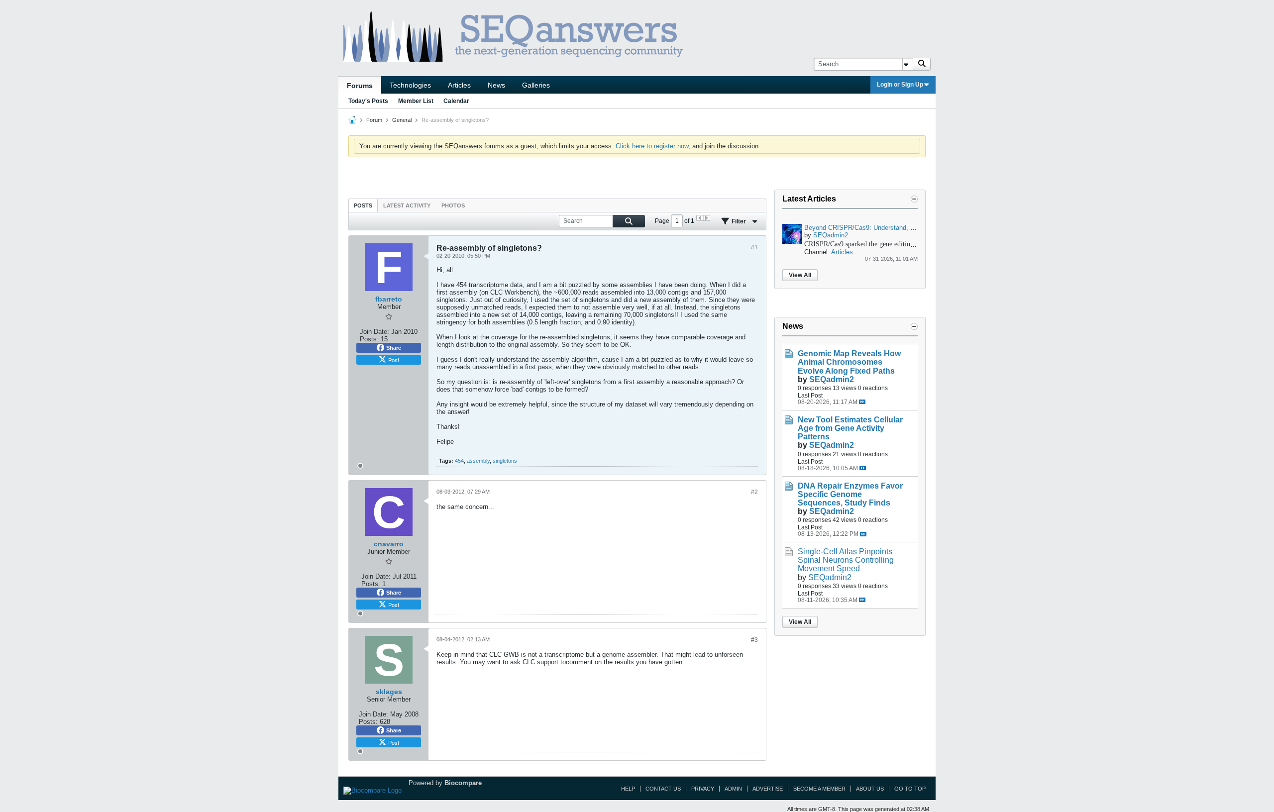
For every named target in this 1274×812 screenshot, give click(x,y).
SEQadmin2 (830, 235)
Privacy (702, 789)
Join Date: (374, 331)
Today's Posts (368, 101)
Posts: (369, 339)
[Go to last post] (862, 402)
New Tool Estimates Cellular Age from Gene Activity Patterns (850, 428)
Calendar (456, 101)
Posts (363, 205)
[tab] (363, 205)
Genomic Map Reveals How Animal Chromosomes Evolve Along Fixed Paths (849, 362)
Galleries (536, 85)
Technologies (410, 85)
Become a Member (819, 789)
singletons (505, 461)
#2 (754, 492)
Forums (360, 86)
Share (393, 348)
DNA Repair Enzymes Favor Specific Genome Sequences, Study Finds (850, 494)
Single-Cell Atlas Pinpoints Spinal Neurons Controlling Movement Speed (846, 560)
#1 (754, 247)
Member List (415, 101)
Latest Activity (406, 205)
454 (459, 461)
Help (628, 789)
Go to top (910, 789)
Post (393, 360)
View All (800, 275)
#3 (754, 639)
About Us (870, 789)
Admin (733, 789)
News (496, 85)
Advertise (767, 789)
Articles (459, 85)
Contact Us (663, 789)
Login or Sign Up (900, 84)
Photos (453, 205)
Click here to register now (652, 146)
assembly (478, 461)
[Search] (922, 64)
